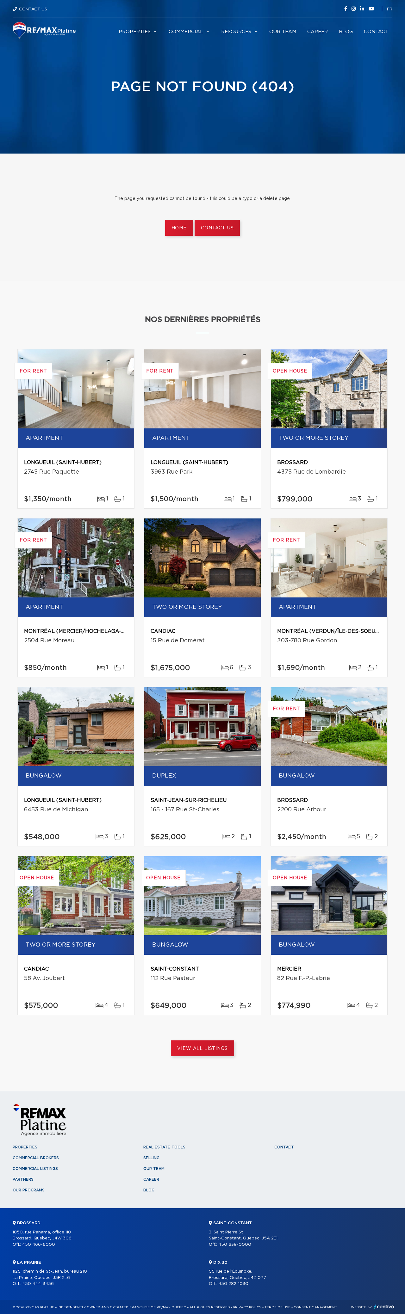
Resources (236, 31)
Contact (376, 31)
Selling (151, 1158)
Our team (282, 31)
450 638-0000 (234, 1245)
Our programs (29, 1190)
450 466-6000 (38, 1245)
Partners (23, 1179)
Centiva (384, 1307)
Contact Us (33, 9)
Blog (346, 31)
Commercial (186, 31)
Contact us (217, 228)
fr (389, 9)
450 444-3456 (38, 1284)
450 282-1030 (233, 1284)
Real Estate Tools (164, 1147)
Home (179, 228)
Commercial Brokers (36, 1158)
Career (317, 31)
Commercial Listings (35, 1169)
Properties (135, 31)
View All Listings (202, 1048)
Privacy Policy (247, 1307)
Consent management (315, 1307)
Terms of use (277, 1307)
